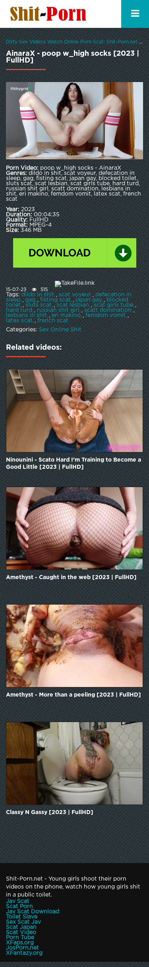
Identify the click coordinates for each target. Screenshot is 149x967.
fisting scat (55, 300)
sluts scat (38, 305)
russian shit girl (58, 310)
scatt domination (108, 310)
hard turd (19, 310)
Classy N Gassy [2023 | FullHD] (49, 812)
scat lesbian (72, 305)
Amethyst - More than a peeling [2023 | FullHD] (73, 695)
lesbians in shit (26, 315)
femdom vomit (105, 315)
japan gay (88, 300)
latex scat (19, 320)
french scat (52, 320)
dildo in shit (37, 294)
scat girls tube (113, 305)
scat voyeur (75, 294)
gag (30, 300)
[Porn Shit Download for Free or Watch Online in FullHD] (49, 14)
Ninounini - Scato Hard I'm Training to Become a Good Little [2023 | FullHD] (73, 464)
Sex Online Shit (60, 329)
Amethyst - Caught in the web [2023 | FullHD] (71, 577)
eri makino (66, 315)
